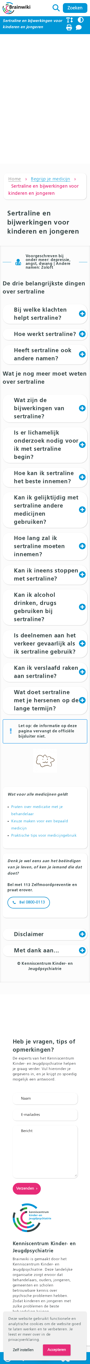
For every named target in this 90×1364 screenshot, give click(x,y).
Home (14, 179)
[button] (44, 314)
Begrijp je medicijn (50, 179)
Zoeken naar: (56, 6)
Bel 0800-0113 (32, 902)
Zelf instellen (23, 1350)
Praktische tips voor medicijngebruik (44, 836)
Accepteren (57, 1350)
